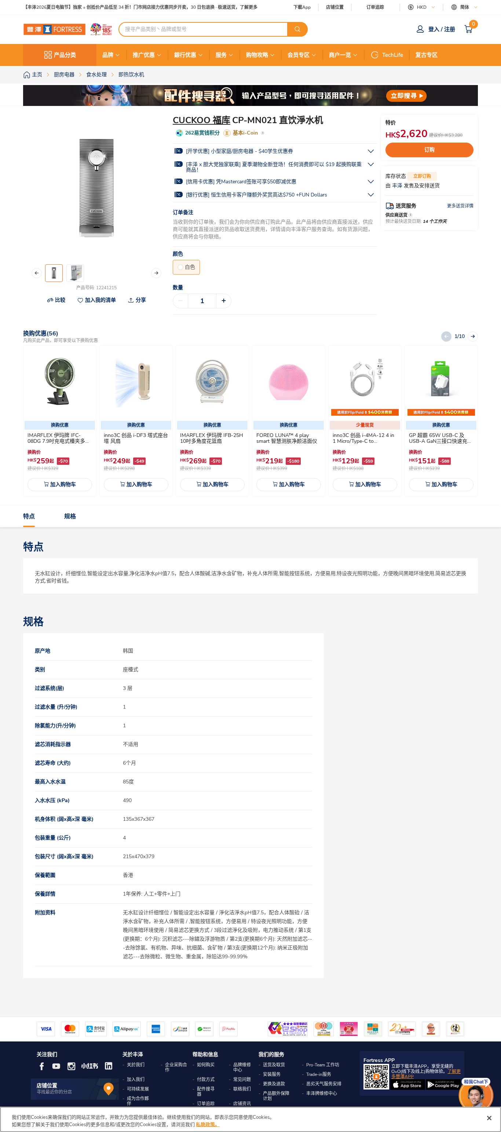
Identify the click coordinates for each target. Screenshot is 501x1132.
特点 (29, 516)
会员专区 (299, 55)
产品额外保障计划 (276, 1096)
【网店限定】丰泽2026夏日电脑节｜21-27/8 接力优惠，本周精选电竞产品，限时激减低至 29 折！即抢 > (126, 7)
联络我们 (242, 1089)
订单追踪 (375, 7)
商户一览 (340, 55)
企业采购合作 (176, 1067)
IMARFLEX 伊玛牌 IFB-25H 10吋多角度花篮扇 (211, 438)
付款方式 (206, 1080)
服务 (221, 55)
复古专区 (427, 55)
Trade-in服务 (318, 1074)
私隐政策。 (208, 1124)
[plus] (223, 301)
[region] (250, 1119)
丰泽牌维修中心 (321, 1093)
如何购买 (206, 1065)
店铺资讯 (242, 1104)
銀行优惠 (185, 55)
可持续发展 (138, 1089)
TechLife (392, 55)
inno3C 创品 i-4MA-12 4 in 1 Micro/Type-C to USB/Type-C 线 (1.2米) (363, 441)
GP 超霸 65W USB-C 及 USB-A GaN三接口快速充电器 (440, 441)
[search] (297, 29)
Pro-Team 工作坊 (322, 1065)
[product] (60, 382)
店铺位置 (335, 7)
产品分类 (65, 55)
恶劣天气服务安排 (323, 1084)
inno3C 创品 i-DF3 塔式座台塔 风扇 (136, 438)
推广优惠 (144, 55)
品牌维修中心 (242, 1067)
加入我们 (136, 1080)
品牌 (107, 55)
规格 (70, 516)
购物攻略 (257, 55)
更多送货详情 (460, 206)
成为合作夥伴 (138, 1101)
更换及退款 (274, 1084)
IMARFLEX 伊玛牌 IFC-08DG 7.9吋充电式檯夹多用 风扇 (59, 441)
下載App (302, 7)
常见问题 (242, 1080)
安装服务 (272, 1074)
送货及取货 (274, 1065)
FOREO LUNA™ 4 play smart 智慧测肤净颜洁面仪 (286, 438)
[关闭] (489, 1118)
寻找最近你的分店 (54, 1092)
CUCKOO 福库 (201, 120)
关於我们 (136, 1065)
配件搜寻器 (206, 1091)
